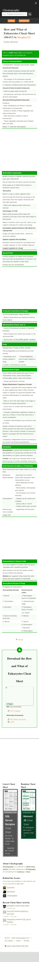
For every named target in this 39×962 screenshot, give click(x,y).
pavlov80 (10, 911)
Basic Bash (25, 906)
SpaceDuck (11, 891)
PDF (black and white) (18, 719)
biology (20, 639)
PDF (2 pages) (15, 711)
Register (24, 21)
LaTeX (12, 722)
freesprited (10, 848)
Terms (18, 940)
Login (11, 21)
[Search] (30, 14)
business (20, 872)
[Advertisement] (15, 3)
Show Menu (35, 3)
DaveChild (10, 887)
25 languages (31, 869)
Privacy (26, 940)
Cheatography (8, 867)
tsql (8, 853)
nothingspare (29, 827)
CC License (9, 940)
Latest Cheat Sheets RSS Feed (17, 946)
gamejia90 (10, 906)
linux (28, 872)
